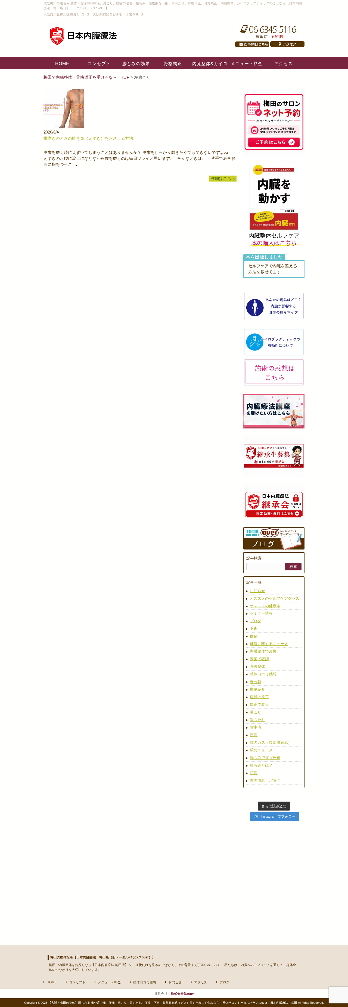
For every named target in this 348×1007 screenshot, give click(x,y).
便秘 (253, 636)
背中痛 (255, 727)
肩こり (255, 712)
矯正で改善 (259, 704)
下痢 (253, 628)
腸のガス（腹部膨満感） (271, 742)
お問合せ (175, 982)
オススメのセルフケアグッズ (274, 598)
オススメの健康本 (265, 606)
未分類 (255, 681)
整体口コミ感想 (263, 674)
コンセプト (77, 982)
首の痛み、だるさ (265, 780)
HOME (52, 982)
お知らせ (257, 591)
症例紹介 (257, 689)
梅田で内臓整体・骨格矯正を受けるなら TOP (87, 77)
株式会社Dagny (182, 994)
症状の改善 (259, 697)
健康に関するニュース (269, 643)
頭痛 (253, 773)
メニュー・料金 (109, 982)
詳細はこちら (223, 178)
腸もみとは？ (261, 765)
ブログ (255, 621)
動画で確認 (259, 659)
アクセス (200, 982)
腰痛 (253, 735)
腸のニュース (261, 750)
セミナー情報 (261, 613)
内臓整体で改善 (263, 651)
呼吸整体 (257, 666)
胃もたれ (257, 719)
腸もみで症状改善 (265, 757)
